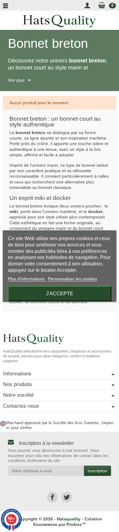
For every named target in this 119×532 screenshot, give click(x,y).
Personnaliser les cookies (72, 278)
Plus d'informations (27, 278)
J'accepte (59, 293)
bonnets (79, 301)
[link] (52, 497)
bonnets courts (45, 301)
